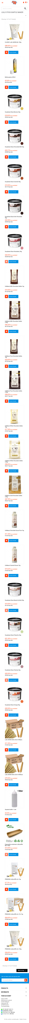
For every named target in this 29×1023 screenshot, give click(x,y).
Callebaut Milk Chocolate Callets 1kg (14, 286)
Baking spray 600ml (10, 77)
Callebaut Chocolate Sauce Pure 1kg (14, 530)
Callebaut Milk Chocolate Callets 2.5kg (13, 322)
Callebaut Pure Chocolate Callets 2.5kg (13, 391)
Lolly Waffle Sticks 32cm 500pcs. (13, 739)
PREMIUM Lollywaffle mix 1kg (13, 879)
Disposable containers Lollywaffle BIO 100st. (14, 845)
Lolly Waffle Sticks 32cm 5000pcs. (14, 774)
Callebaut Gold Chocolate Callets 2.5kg (13, 496)
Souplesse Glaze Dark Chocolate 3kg (13, 217)
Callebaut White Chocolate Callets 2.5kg (14, 461)
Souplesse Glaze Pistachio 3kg (13, 635)
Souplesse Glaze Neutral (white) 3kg (14, 600)
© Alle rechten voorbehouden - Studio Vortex (15, 1019)
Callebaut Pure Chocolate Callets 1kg (13, 356)
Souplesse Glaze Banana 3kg (12, 112)
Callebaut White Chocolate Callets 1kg (14, 426)
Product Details (12, 52)
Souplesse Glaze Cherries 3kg (12, 670)
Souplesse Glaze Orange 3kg (12, 705)
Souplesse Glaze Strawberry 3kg (13, 251)
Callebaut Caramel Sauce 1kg (12, 565)
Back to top (22, 970)
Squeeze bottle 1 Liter (10, 809)
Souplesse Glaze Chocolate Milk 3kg (14, 147)
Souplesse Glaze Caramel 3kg (13, 181)
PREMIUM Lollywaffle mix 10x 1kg (14, 914)
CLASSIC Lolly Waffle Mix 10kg (13, 42)
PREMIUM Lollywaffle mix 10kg (13, 949)
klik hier (12, 1013)
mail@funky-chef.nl (7, 1010)
